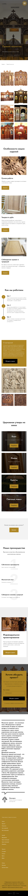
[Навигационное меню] (24, 3)
